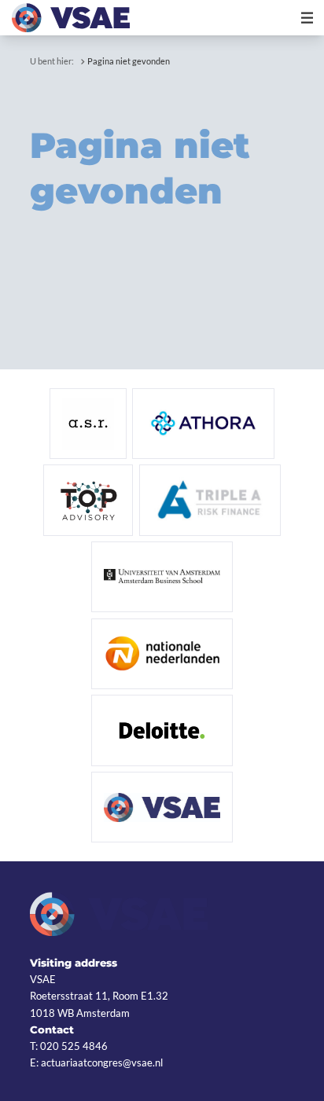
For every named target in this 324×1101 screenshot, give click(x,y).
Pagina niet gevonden (128, 61)
